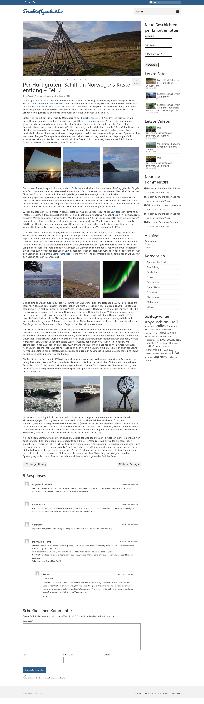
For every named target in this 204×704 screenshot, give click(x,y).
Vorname (149, 36)
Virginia (158, 357)
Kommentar (28, 621)
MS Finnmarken (75, 100)
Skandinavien (60, 96)
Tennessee (165, 353)
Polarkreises (87, 118)
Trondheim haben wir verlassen (47, 103)
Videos (148, 247)
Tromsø (117, 232)
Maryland (167, 336)
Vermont (149, 357)
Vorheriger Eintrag (36, 464)
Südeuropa (153, 302)
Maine (159, 336)
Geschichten (49, 96)
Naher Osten (153, 287)
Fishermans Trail (151, 333)
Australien (157, 326)
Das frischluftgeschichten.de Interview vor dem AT (159, 161)
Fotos (148, 244)
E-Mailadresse (153, 54)
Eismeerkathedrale (62, 254)
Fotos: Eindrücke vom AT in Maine (168, 95)
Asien (147, 326)
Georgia (171, 332)
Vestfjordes (117, 212)
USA (176, 353)
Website (107, 655)
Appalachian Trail (156, 262)
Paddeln (166, 347)
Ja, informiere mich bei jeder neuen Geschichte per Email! (44, 678)
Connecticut (166, 330)
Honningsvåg (30, 312)
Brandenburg (155, 330)
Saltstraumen (35, 191)
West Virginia (170, 357)
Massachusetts (152, 340)
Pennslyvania (152, 349)
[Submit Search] (151, 2)
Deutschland (153, 272)
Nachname (150, 45)
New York (173, 343)
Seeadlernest (133, 203)
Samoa (156, 354)
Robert (30, 96)
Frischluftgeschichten (43, 11)
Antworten (134, 484)
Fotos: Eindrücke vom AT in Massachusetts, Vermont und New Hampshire (163, 108)
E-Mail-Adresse (69, 655)
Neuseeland (168, 339)
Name (25, 655)
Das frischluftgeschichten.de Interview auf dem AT (159, 131)
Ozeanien (152, 292)
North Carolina (153, 346)
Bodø (74, 188)
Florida (162, 333)
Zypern (148, 360)
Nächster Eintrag (128, 464)
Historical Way (150, 337)
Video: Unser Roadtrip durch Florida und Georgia (163, 147)
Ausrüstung (153, 267)
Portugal (164, 350)
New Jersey (163, 343)
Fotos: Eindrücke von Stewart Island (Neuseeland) (162, 83)
